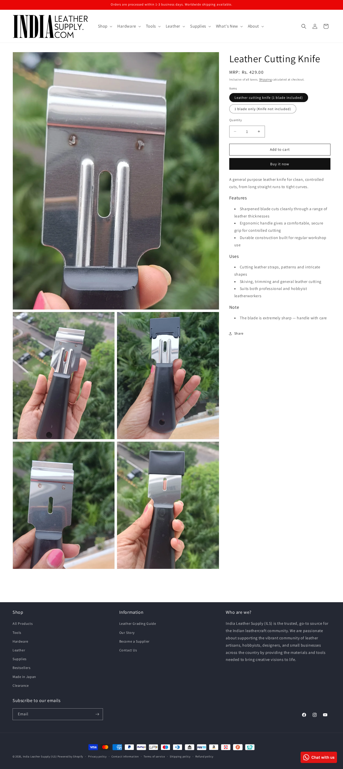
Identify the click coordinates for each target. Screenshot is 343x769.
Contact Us (128, 650)
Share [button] (239, 333)
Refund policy (204, 756)
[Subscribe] (97, 714)
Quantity (235, 120)
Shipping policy (180, 756)
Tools (17, 632)
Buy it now (279, 163)
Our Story (127, 632)
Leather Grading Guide (137, 623)
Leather (19, 650)
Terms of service (154, 756)
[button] (104, 26)
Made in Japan (24, 676)
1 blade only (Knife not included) (263, 109)
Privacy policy (97, 756)
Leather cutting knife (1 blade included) (269, 97)
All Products (23, 623)
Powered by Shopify (70, 756)
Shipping (265, 79)
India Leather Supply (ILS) (40, 756)
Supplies (20, 659)
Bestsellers (22, 667)
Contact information (125, 756)
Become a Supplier (134, 641)
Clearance (21, 685)
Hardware (20, 641)
